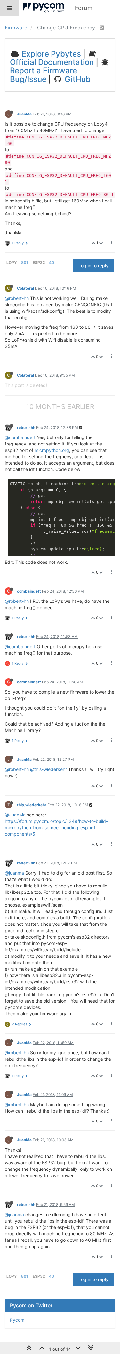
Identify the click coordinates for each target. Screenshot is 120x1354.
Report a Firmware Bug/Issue (43, 74)
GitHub (77, 79)
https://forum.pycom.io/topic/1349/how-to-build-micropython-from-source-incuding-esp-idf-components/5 (56, 827)
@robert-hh (17, 298)
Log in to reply (93, 265)
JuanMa (24, 114)
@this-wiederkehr (48, 769)
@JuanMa (15, 814)
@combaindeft (20, 437)
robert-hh (26, 427)
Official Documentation (52, 62)
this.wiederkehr (31, 804)
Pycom (17, 1320)
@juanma (14, 873)
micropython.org (52, 450)
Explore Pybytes (50, 54)
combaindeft (29, 591)
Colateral (25, 288)
